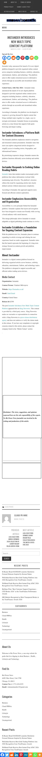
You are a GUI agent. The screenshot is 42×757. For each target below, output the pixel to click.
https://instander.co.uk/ (16, 289)
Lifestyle (5, 622)
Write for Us (22, 11)
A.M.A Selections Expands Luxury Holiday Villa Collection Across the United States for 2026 (29, 539)
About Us (14, 2)
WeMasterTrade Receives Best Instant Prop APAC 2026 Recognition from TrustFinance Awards (20, 584)
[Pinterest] (23, 58)
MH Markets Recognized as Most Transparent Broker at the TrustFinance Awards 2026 (20, 598)
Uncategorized (7, 629)
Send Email (11, 293)
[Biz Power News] (21, 20)
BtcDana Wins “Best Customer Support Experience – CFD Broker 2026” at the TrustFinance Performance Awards (19, 591)
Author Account (9, 11)
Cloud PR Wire (27, 49)
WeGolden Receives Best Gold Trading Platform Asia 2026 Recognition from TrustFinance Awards (19, 578)
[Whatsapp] (36, 58)
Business (5, 612)
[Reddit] (13, 58)
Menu (4, 27)
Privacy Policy (8, 7)
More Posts (19, 519)
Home (5, 2)
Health (4, 619)
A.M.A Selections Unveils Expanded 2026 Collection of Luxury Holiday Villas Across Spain (13, 541)
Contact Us (34, 11)
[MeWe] (27, 58)
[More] (4, 62)
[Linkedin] (18, 58)
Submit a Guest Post (23, 7)
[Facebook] (4, 58)
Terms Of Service (25, 2)
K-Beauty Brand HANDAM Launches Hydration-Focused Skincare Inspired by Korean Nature (18, 573)
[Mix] (32, 58)
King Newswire (25, 308)
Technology (6, 626)
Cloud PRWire (9, 507)
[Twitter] (9, 58)
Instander (5, 174)
